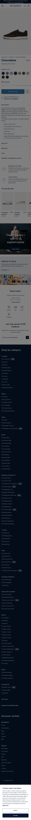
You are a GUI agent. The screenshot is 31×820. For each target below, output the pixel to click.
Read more (5, 805)
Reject (15, 810)
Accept (15, 815)
